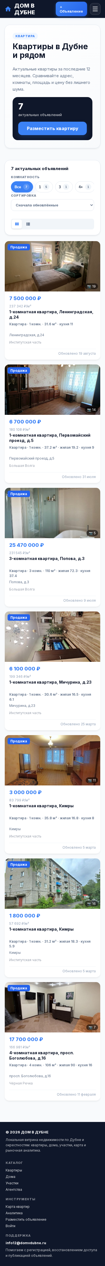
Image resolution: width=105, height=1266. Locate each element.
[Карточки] (17, 224)
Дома (10, 1177)
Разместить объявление (26, 1219)
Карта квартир (18, 1206)
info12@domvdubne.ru (26, 1243)
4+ (84, 187)
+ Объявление (71, 8)
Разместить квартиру (52, 128)
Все (21, 187)
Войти (10, 1226)
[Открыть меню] (95, 9)
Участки (12, 1183)
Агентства (14, 1189)
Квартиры (14, 1170)
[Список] (28, 224)
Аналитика (14, 1213)
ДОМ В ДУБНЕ (24, 9)
